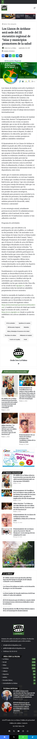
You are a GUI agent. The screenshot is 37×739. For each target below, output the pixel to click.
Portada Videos (7, 680)
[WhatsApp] (13, 55)
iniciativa (26, 327)
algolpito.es (20, 286)
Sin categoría (12, 24)
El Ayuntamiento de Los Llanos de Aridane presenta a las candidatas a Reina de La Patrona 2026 (27, 438)
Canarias (5, 668)
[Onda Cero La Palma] (4, 8)
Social (4, 662)
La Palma (6, 659)
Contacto (24, 723)
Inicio (5, 24)
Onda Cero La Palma (10, 48)
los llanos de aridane (11, 335)
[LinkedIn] (10, 55)
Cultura (5, 671)
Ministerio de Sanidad (26, 335)
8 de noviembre (11, 323)
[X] (6, 55)
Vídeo (4, 665)
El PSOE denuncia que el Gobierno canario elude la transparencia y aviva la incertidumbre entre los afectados (21, 707)
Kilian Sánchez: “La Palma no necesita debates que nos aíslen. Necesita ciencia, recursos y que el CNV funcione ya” (9, 430)
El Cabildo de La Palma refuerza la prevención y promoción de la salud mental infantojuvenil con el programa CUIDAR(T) (9, 403)
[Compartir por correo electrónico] (20, 55)
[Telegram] (17, 55)
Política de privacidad (28, 720)
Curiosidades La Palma (10, 683)
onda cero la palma (15, 339)
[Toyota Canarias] (18, 16)
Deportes (6, 674)
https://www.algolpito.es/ (11, 312)
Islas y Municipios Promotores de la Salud (18, 331)
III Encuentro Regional (14, 327)
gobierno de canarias (24, 323)
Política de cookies (15, 723)
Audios (5, 677)
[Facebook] (3, 55)
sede (26, 339)
